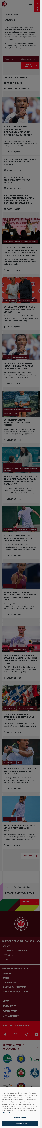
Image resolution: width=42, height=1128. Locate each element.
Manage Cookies (20, 1117)
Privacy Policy (8, 1113)
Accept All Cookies (20, 1124)
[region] (20, 1107)
